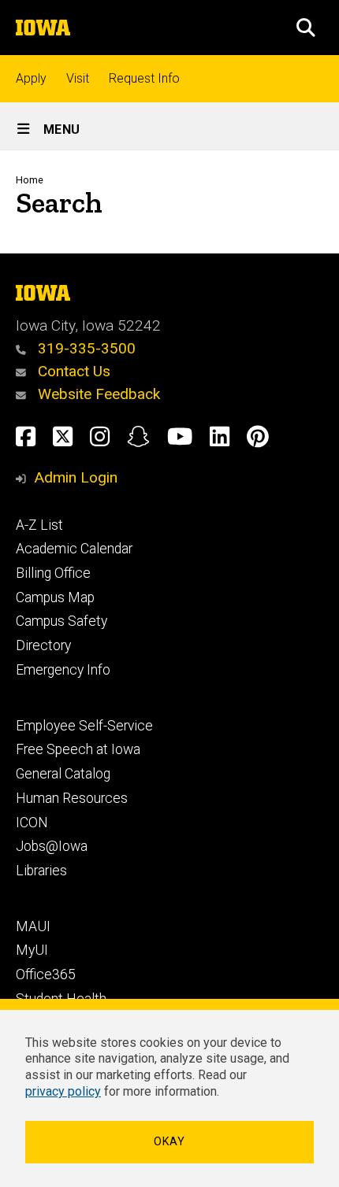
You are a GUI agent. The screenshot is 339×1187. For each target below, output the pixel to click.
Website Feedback (97, 394)
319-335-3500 (85, 348)
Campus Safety (61, 621)
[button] (306, 27)
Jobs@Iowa (52, 846)
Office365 (46, 974)
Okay (169, 1141)
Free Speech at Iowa (78, 749)
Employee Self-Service (84, 726)
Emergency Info (63, 670)
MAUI (33, 926)
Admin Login (75, 477)
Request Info (144, 78)
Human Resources (72, 798)
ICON (32, 822)
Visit (77, 78)
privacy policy (63, 1091)
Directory (43, 645)
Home (29, 180)
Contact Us (72, 371)
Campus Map (55, 597)
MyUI (32, 950)
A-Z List (39, 525)
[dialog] (169, 1093)
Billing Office (53, 573)
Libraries (41, 870)
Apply (31, 78)
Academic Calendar (74, 549)
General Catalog (63, 774)
